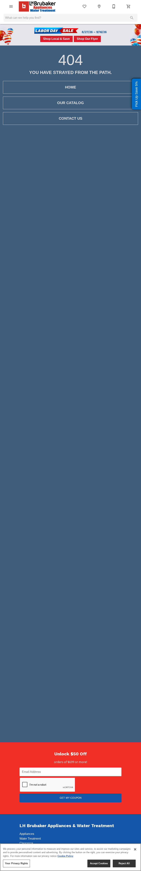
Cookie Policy (65, 856)
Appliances (26, 833)
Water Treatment (30, 838)
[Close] (135, 849)
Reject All (124, 863)
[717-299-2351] (113, 6)
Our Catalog (70, 103)
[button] (11, 6)
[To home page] (37, 6)
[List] (84, 6)
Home (70, 87)
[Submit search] (132, 18)
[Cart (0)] (128, 6)
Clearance (26, 843)
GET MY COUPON (71, 797)
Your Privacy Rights (16, 863)
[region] (70, 857)
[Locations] (99, 6)
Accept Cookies (99, 863)
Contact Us (70, 118)
